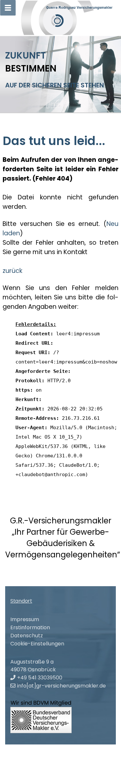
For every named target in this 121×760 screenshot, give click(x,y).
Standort (21, 601)
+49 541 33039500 (39, 677)
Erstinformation (30, 627)
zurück (12, 270)
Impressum (24, 619)
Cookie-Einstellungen (37, 643)
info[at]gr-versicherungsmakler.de (61, 685)
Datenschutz (26, 635)
